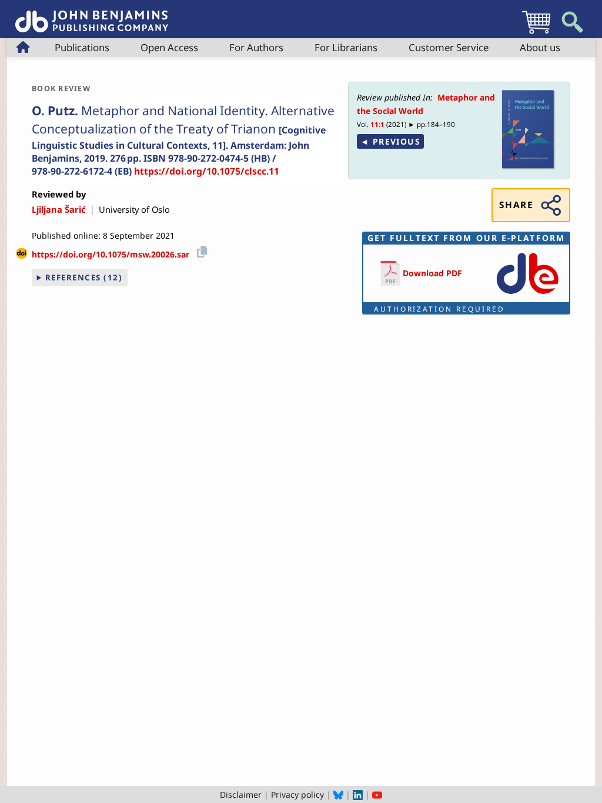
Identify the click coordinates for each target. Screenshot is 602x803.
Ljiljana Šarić (59, 209)
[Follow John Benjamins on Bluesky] (338, 794)
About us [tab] (540, 47)
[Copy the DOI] (200, 250)
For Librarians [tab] (346, 47)
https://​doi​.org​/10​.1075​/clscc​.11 (206, 171)
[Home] (91, 15)
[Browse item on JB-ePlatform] (527, 294)
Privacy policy (297, 794)
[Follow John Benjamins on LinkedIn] (358, 794)
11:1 (377, 124)
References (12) (84, 277)
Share (516, 205)
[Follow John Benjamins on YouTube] (377, 794)
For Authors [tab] (256, 47)
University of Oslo (134, 209)
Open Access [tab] (169, 47)
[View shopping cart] (536, 33)
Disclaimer (241, 794)
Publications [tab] (82, 47)
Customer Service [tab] (449, 47)
